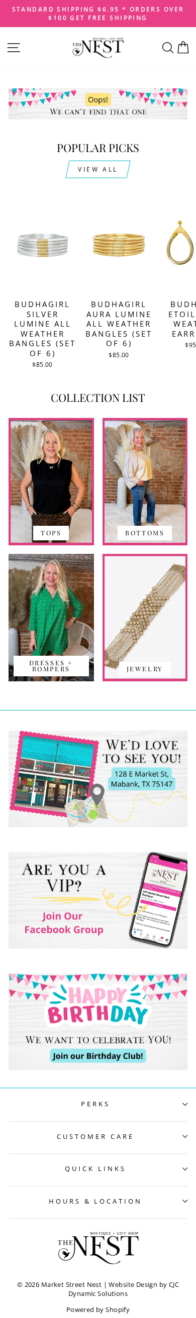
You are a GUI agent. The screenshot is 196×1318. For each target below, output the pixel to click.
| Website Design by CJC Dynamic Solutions (123, 1289)
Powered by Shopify (98, 1309)
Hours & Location (96, 1201)
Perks (95, 1103)
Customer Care (95, 1136)
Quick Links (95, 1168)
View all (98, 169)
